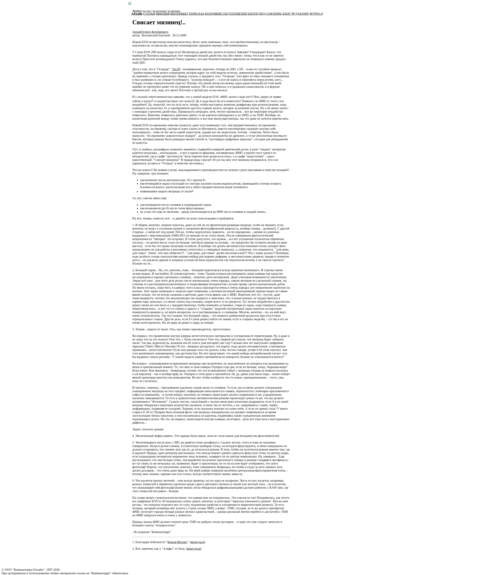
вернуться (197, 542)
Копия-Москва (177, 542)
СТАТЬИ (149, 13)
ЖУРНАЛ (316, 13)
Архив (136, 31)
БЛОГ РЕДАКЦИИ (296, 13)
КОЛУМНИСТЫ (216, 13)
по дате (147, 10)
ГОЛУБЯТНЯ (237, 13)
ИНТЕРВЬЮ (179, 13)
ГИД (262, 13)
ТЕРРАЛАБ (196, 13)
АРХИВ (136, 13)
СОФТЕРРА (274, 13)
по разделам (159, 10)
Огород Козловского (154, 31)
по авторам (174, 10)
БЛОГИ (252, 13)
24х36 (176, 69)
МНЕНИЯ (163, 13)
